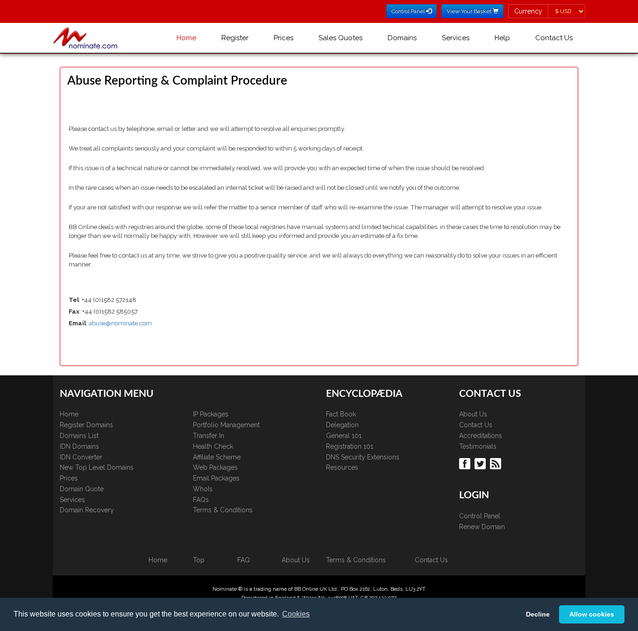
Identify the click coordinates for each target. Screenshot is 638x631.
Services (455, 38)
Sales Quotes (340, 38)
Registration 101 (349, 446)
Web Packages (215, 467)
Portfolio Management (226, 425)
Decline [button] (538, 614)
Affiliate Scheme (217, 457)
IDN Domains (79, 446)
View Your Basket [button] (470, 11)
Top (199, 560)
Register (234, 38)
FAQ (243, 560)
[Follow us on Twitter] (481, 463)
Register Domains (86, 425)
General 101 (344, 435)
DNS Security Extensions (362, 457)
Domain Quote (82, 489)
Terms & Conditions (223, 510)
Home (186, 38)
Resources (342, 467)
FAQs (201, 499)
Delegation (342, 425)
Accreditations (480, 435)
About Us (473, 414)
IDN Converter (81, 457)
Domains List (79, 435)
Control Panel (479, 516)
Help (502, 38)
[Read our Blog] (496, 463)
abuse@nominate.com (120, 323)
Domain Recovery (87, 510)
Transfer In (208, 435)
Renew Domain (482, 527)
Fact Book (341, 414)
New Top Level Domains (97, 467)
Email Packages (216, 478)
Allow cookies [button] (591, 614)
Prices (283, 38)
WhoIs (203, 489)
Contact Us (554, 38)
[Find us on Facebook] (466, 463)
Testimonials (477, 446)
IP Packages (210, 414)
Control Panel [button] (408, 11)
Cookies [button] (296, 614)
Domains (402, 38)
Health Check (213, 446)
